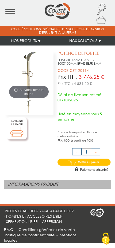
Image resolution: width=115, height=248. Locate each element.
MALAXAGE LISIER (58, 210)
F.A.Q (8, 229)
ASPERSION (52, 221)
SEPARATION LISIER (22, 221)
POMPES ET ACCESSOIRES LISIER (34, 216)
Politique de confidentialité (30, 234)
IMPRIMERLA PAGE (17, 122)
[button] (101, 9)
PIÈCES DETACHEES (21, 210)
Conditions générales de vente (46, 229)
